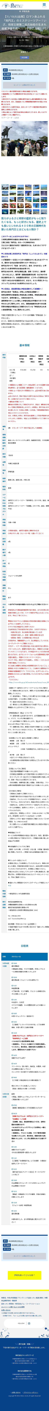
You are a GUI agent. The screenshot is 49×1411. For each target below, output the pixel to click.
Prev (2, 152)
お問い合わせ (6, 1310)
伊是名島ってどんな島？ (24, 1275)
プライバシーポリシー (30, 1392)
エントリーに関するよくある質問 (12, 1307)
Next (46, 152)
